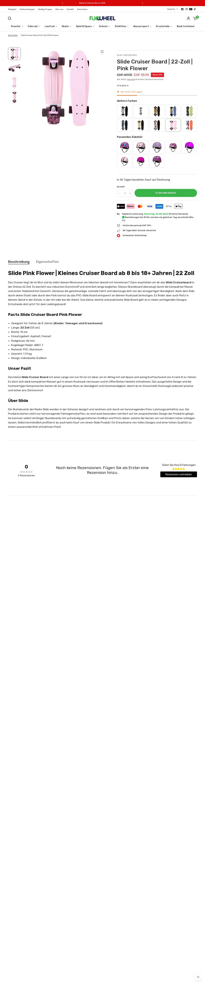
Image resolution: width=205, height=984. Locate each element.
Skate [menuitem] (65, 26)
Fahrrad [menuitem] (32, 26)
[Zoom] (102, 51)
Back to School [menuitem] (185, 26)
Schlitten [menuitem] (120, 26)
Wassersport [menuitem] (141, 26)
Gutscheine (82, 9)
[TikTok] (195, 9)
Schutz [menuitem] (103, 26)
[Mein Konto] (188, 18)
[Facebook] (182, 9)
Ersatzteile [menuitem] (163, 26)
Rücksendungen (27, 9)
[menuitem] (13, 9)
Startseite (12, 35)
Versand (131, 79)
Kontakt (70, 9)
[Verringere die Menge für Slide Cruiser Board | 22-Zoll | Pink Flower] (119, 193)
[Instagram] (186, 9)
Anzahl (121, 186)
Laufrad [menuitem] (49, 26)
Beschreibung (18, 262)
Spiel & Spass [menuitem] (84, 26)
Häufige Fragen (45, 9)
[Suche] (10, 18)
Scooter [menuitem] (16, 26)
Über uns (59, 9)
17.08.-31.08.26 (127, 3)
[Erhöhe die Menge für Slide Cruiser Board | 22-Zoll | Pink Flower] (130, 193)
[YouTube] (191, 9)
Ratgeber (12, 9)
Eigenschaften (47, 262)
